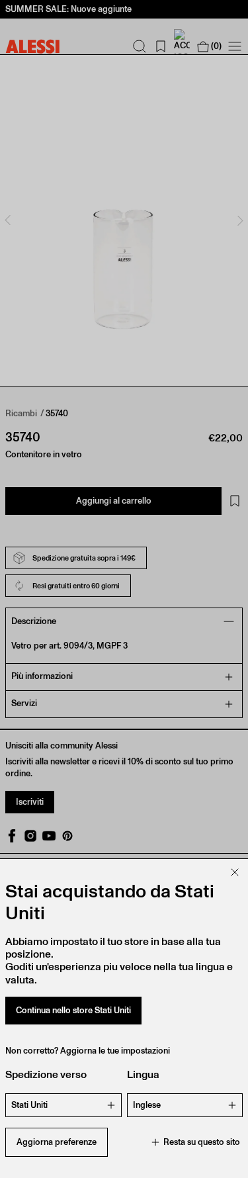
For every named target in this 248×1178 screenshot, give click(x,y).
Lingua (143, 1074)
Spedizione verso (46, 1074)
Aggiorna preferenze (57, 1142)
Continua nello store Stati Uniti (73, 1010)
